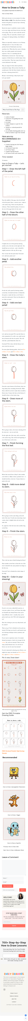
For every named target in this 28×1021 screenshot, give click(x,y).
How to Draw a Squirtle (14, 843)
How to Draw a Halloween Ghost (15, 850)
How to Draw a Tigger (14, 815)
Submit (14, 925)
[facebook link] (4, 990)
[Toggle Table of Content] (21, 110)
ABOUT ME (14, 999)
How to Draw (5, 13)
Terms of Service (14, 996)
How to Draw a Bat (13, 846)
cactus (3, 642)
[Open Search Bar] (19, 2)
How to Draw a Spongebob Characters (14, 787)
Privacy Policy (14, 993)
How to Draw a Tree (18, 351)
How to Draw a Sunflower (13, 654)
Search (23, 890)
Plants (11, 13)
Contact (14, 1001)
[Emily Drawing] (7, 2)
